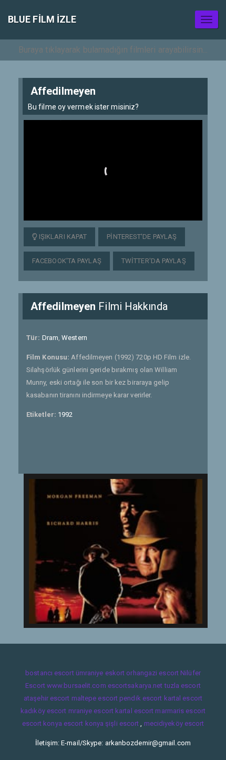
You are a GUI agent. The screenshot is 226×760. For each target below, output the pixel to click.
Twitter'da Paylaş (153, 261)
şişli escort (122, 723)
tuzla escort (183, 685)
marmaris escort (180, 711)
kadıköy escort (43, 711)
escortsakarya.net (135, 685)
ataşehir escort (47, 698)
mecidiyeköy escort (174, 723)
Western (74, 338)
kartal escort (183, 698)
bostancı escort (49, 673)
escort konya (42, 723)
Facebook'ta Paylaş (66, 261)
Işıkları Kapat (62, 237)
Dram (50, 338)
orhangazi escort (152, 673)
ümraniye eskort (100, 673)
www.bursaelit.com (76, 685)
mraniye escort (91, 711)
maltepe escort (94, 698)
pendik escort (140, 698)
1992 (65, 414)
